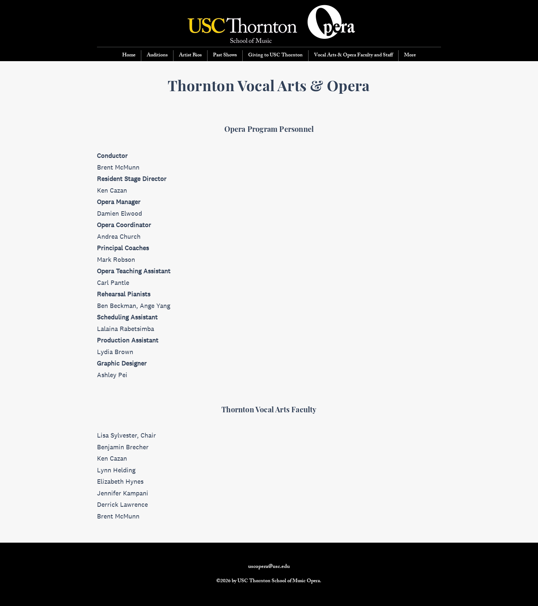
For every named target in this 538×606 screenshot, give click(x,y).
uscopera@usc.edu (269, 567)
